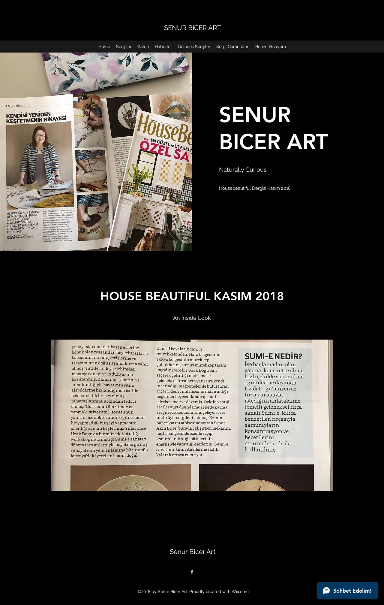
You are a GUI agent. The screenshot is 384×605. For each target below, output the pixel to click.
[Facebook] (192, 572)
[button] (192, 415)
